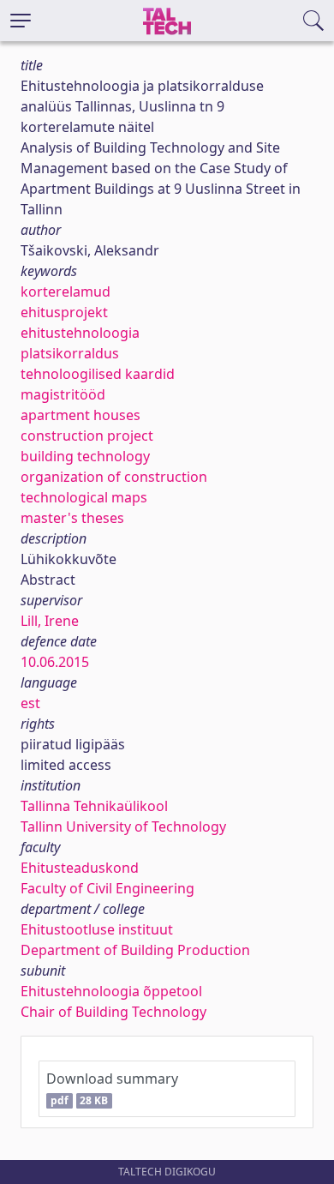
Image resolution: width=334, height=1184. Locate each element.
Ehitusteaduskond (80, 867)
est (30, 703)
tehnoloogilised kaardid (98, 373)
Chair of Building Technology (113, 1011)
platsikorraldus (70, 353)
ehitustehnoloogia (80, 332)
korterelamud (65, 291)
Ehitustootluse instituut (97, 929)
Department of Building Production (135, 950)
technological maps (84, 497)
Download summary (112, 1088)
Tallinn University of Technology (123, 826)
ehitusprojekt (64, 312)
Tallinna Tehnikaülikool (94, 805)
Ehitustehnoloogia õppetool (111, 991)
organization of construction (114, 476)
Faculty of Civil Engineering (107, 888)
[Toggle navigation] (20, 20)
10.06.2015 (55, 661)
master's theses (72, 517)
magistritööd (63, 394)
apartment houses (80, 415)
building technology (85, 456)
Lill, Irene (50, 620)
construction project (87, 435)
